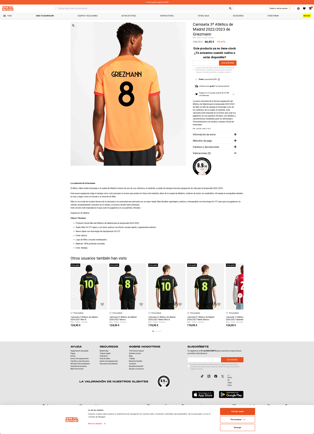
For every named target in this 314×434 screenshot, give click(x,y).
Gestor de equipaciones (80, 358)
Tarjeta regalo (105, 353)
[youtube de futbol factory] (230, 380)
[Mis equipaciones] (298, 8)
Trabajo (132, 358)
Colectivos (104, 356)
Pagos (73, 353)
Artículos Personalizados (80, 364)
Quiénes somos (135, 353)
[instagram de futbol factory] (209, 376)
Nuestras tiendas (135, 361)
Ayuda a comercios (136, 369)
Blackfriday (104, 351)
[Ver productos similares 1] (153, 331)
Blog (130, 356)
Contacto (132, 364)
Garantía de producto (79, 366)
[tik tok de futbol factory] (202, 376)
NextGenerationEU (136, 366)
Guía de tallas (105, 358)
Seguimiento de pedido (79, 351)
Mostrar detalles (95, 423)
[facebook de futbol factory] (216, 376)
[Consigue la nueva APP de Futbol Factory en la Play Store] (231, 394)
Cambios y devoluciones (80, 361)
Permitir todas (237, 411)
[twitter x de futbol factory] (223, 376)
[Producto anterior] (74, 295)
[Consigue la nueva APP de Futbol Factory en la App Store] (203, 394)
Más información (77, 369)
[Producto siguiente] (240, 295)
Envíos (73, 356)
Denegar (237, 427)
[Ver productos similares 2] (155, 331)
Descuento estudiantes (109, 364)
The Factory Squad (136, 351)
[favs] (304, 8)
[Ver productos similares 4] (158, 331)
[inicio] (7, 8)
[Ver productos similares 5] (160, 331)
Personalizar (236, 419)
